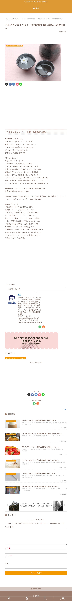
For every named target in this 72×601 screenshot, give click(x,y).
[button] (66, 369)
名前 (7, 548)
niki (19, 295)
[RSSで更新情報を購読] (43, 326)
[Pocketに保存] (17, 84)
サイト (7, 563)
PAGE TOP (36, 589)
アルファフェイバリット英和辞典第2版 (16, 358)
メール (8, 556)
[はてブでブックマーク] (13, 84)
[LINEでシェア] (20, 84)
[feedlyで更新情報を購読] (39, 326)
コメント (9, 527)
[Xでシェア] (6, 84)
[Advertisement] (36, 37)
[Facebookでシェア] (10, 84)
